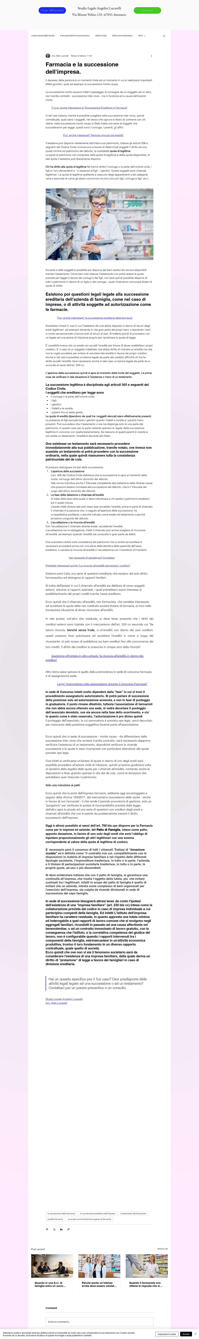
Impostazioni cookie (167, 1334)
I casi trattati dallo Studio (42, 36)
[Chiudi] (195, 1334)
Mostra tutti (162, 1248)
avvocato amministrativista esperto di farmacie (89, 1219)
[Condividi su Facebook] (47, 1229)
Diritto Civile (100, 36)
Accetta (186, 1334)
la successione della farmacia (61, 1213)
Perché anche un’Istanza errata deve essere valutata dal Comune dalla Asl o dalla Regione (99, 1284)
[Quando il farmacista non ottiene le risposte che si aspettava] (147, 1266)
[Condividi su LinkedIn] (61, 1229)
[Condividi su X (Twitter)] (54, 1229)
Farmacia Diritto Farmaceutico (75, 36)
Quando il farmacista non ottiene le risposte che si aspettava (145, 1284)
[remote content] (99, 1061)
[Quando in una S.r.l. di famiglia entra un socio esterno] (52, 1266)
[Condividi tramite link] (68, 1229)
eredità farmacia (55, 1219)
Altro (140, 36)
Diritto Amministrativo (122, 36)
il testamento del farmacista (133, 1213)
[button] (164, 36)
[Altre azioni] (151, 56)
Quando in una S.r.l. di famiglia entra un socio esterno (49, 1284)
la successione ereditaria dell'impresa (97, 1213)
